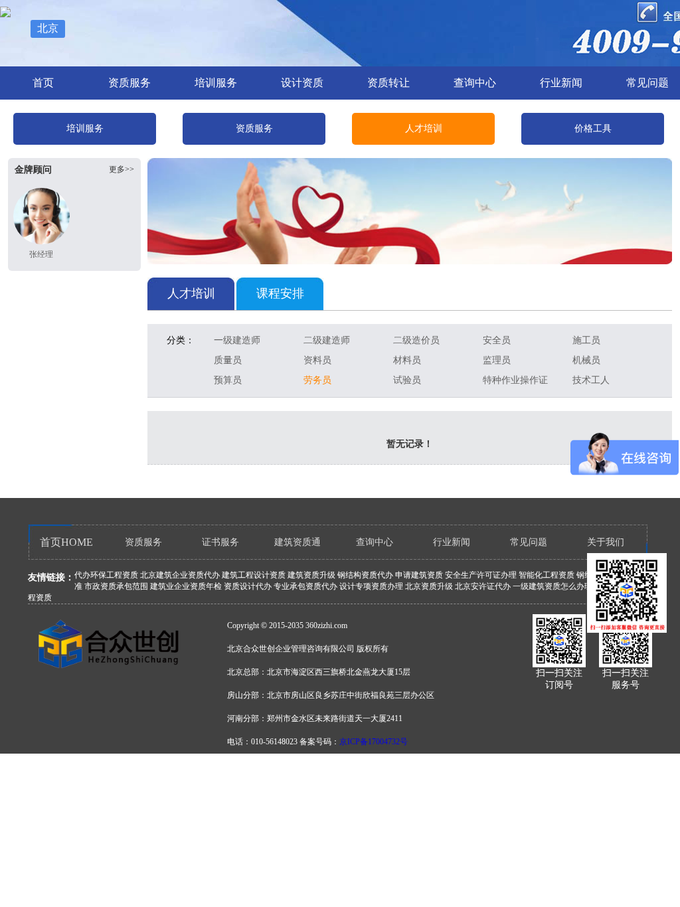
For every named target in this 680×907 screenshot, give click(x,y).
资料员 (317, 360)
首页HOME (66, 542)
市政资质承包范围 (116, 586)
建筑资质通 (297, 542)
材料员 (407, 360)
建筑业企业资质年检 (186, 586)
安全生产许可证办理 (481, 575)
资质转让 (388, 82)
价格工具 (593, 128)
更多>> (121, 169)
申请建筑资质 (419, 575)
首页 (43, 82)
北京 (47, 28)
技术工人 (591, 380)
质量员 (228, 360)
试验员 (407, 380)
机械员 (586, 360)
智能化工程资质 (546, 575)
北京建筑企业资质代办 (180, 575)
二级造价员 (416, 340)
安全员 (497, 340)
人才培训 (423, 128)
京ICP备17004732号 (373, 741)
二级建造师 (326, 340)
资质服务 (129, 82)
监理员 (497, 360)
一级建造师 (237, 340)
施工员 (586, 340)
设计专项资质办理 (371, 586)
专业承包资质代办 (305, 586)
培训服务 (216, 82)
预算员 (228, 380)
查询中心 (475, 82)
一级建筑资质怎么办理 (552, 586)
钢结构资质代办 (365, 575)
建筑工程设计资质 (254, 575)
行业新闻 (561, 82)
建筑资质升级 (311, 575)
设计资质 (302, 82)
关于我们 (605, 542)
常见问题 (528, 542)
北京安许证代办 (483, 586)
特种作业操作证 (515, 380)
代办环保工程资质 (106, 575)
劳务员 (317, 380)
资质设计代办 (248, 586)
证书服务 (220, 542)
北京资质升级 (429, 586)
